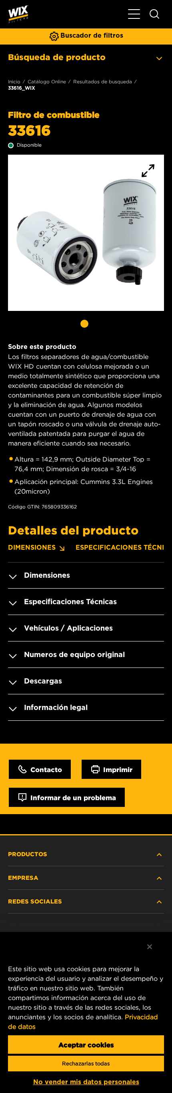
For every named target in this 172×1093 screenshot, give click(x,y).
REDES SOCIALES (35, 901)
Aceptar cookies (86, 1045)
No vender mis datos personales (86, 1082)
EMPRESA (23, 877)
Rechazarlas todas (86, 1063)
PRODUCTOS (27, 853)
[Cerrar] (149, 947)
